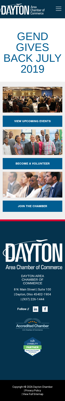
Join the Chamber (32, 206)
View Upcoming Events (32, 121)
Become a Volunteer (33, 163)
